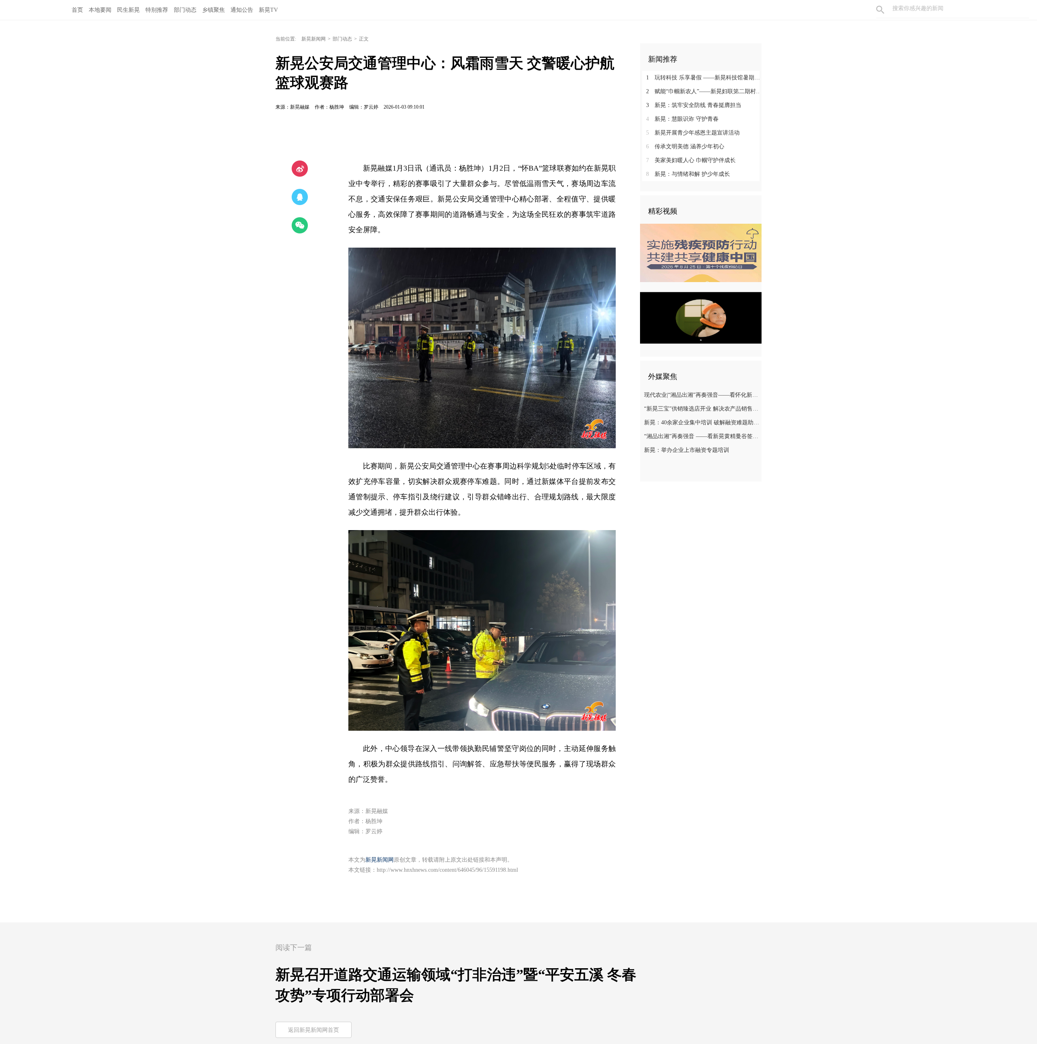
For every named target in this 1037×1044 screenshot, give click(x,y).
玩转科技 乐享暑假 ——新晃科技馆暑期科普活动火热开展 (704, 78)
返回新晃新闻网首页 (313, 1030)
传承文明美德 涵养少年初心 (685, 146)
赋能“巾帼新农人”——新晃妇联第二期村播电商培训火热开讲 (704, 91)
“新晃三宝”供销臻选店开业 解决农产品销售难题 (702, 409)
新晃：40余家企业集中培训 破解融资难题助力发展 (702, 422)
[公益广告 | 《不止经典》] (701, 318)
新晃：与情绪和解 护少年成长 (688, 174)
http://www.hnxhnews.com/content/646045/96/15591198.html (447, 870)
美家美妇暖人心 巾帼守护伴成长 (691, 160)
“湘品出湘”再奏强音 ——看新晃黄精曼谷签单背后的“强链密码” (702, 436)
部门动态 (342, 39)
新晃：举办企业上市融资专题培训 (686, 450)
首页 (77, 10)
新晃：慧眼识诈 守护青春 (682, 119)
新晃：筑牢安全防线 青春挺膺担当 (693, 105)
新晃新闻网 (313, 39)
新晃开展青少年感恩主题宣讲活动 (693, 133)
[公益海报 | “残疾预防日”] (701, 253)
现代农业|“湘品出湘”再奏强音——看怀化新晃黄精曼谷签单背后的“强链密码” (702, 395)
